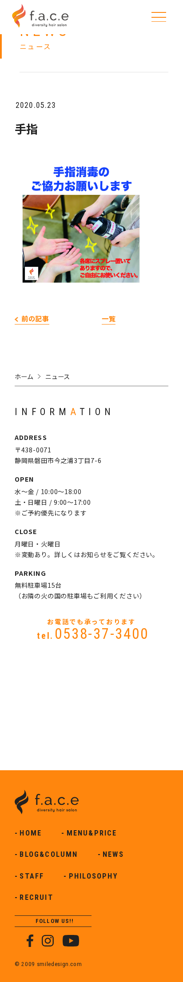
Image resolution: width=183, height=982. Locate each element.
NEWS (113, 854)
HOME (31, 833)
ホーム (24, 376)
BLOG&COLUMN (49, 854)
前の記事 (35, 318)
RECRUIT (36, 897)
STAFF (32, 876)
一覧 (108, 318)
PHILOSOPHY (93, 876)
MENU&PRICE (92, 833)
